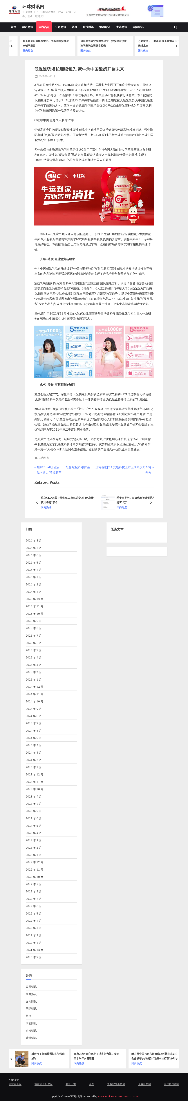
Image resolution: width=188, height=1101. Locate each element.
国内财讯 (27, 27)
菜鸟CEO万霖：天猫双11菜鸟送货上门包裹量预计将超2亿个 (67, 500)
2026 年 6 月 (34, 555)
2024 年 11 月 (34, 694)
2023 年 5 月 (34, 825)
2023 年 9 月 (34, 796)
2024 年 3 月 (34, 752)
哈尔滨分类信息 (116, 1084)
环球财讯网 (33, 6)
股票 (91, 1084)
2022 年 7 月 (34, 899)
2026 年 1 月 (34, 592)
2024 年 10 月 (34, 701)
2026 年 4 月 (34, 569)
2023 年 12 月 (34, 774)
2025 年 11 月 (34, 606)
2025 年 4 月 (34, 657)
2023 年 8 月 (34, 803)
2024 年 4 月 (34, 745)
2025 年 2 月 (34, 672)
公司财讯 (60, 27)
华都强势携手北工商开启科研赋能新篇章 (154, 1056)
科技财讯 (88, 27)
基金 (74, 27)
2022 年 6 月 (34, 906)
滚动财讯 (104, 27)
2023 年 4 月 (34, 833)
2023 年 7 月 (34, 811)
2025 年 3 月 (34, 665)
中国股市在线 (171, 1084)
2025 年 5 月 (34, 650)
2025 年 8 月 (34, 628)
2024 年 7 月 (34, 723)
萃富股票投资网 (44, 1084)
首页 (13, 27)
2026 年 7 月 (34, 548)
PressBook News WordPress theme (118, 1096)
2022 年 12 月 (34, 862)
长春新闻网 (144, 1084)
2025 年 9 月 (34, 621)
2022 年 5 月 (34, 913)
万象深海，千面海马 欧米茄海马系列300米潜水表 (154, 43)
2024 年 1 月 (34, 767)
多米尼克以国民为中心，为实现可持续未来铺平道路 (39, 43)
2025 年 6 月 (34, 643)
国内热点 (44, 27)
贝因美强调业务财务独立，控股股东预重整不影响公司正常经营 (97, 43)
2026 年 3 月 (34, 577)
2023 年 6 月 (34, 818)
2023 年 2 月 (34, 847)
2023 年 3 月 (34, 840)
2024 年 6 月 (34, 730)
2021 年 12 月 (34, 950)
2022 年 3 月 (34, 928)
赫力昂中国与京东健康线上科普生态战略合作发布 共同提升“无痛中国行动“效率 (97, 1056)
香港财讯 (121, 27)
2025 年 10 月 (34, 613)
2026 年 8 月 (34, 540)
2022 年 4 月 (34, 920)
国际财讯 (138, 27)
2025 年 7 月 (34, 635)
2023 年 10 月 (34, 789)
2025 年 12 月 (34, 599)
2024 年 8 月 (34, 716)
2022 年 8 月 (34, 891)
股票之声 (71, 1084)
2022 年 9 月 (34, 884)
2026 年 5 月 (34, 562)
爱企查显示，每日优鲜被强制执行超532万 (136, 500)
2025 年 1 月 (34, 679)
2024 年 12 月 (34, 686)
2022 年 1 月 (34, 942)
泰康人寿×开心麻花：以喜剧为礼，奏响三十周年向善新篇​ (39, 1056)
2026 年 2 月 (34, 584)
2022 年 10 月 (34, 877)
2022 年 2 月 (34, 935)
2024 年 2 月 (34, 760)
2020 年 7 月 (34, 957)
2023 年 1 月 (34, 855)
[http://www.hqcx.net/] (129, 11)
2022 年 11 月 (34, 869)
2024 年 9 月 (34, 709)
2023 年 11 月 (34, 782)
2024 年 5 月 (34, 738)
